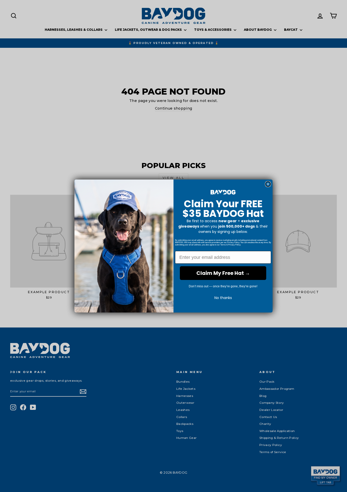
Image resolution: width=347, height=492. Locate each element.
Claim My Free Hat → (223, 273)
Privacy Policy (233, 242)
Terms (223, 245)
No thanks (223, 297)
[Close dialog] (268, 184)
